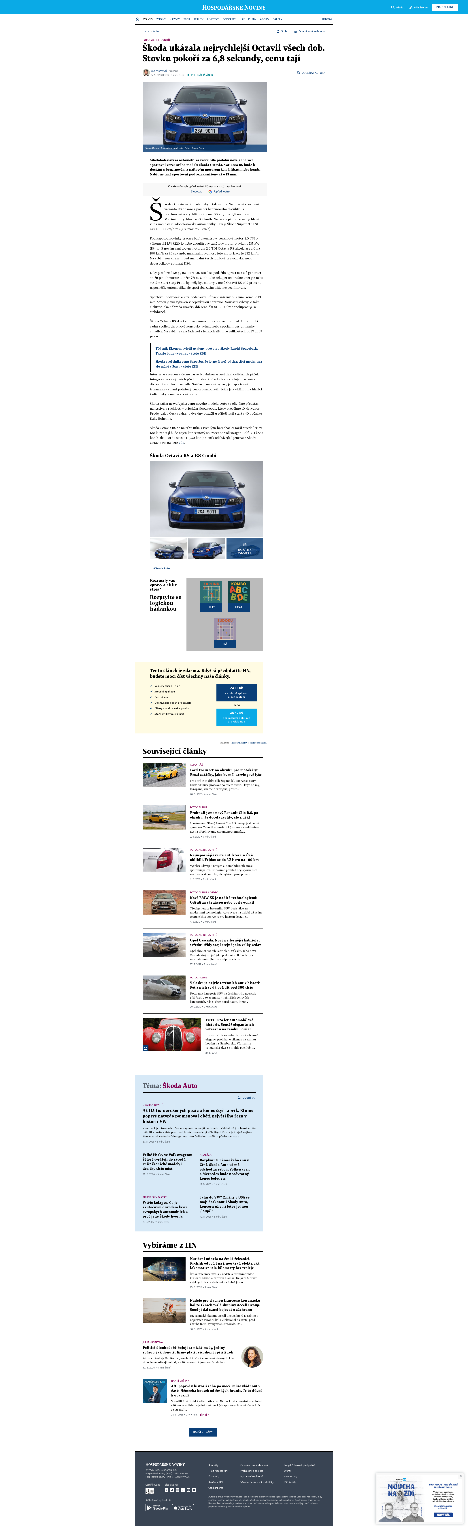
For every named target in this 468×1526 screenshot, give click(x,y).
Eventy (287, 1471)
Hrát (211, 607)
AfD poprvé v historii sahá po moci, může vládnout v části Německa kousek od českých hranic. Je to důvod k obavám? (217, 1391)
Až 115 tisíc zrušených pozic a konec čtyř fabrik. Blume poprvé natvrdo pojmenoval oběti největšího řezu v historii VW (198, 1116)
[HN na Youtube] (194, 1490)
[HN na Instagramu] (177, 1490)
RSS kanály (290, 1482)
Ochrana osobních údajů (254, 1465)
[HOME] (137, 19)
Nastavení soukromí (251, 1476)
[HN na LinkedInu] (183, 1490)
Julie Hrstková (153, 1342)
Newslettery (290, 1476)
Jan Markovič (159, 70)
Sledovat (196, 191)
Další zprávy (203, 1431)
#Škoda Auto (162, 568)
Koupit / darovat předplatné (299, 1465)
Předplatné (445, 7)
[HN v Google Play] (158, 1507)
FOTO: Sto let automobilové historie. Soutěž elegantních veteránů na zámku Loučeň (229, 1025)
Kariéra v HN (215, 1482)
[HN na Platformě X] (166, 1490)
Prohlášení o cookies (251, 1471)
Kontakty (213, 1465)
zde (181, 443)
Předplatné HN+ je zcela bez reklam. (249, 742)
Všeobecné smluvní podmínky (257, 1482)
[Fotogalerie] (145, 1048)
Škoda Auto (198, 148)
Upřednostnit (222, 191)
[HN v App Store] (183, 1507)
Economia (213, 1476)
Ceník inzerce (215, 1488)
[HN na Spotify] (188, 1490)
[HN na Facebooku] (172, 1490)
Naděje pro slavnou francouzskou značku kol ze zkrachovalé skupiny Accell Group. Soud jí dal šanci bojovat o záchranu (225, 1305)
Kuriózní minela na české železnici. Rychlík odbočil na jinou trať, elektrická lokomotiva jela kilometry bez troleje (225, 1263)
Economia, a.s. (169, 1470)
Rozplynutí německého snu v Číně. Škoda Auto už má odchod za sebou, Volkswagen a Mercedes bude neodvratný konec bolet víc (225, 1169)
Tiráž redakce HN (218, 1471)
